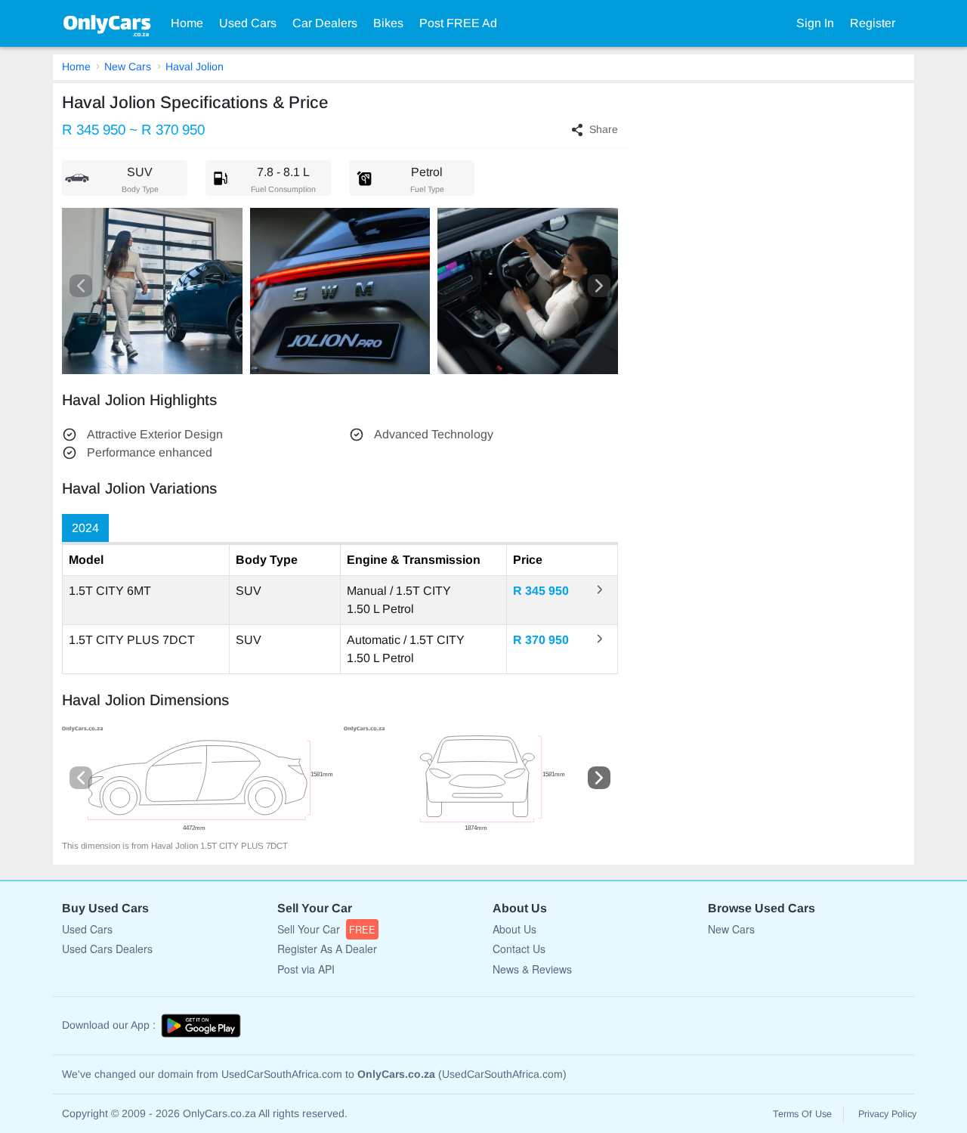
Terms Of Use (802, 1114)
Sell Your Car (326, 928)
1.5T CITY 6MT (110, 590)
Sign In (815, 23)
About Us (514, 928)
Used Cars (248, 23)
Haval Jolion (194, 66)
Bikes (388, 23)
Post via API (306, 969)
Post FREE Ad (458, 23)
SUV (248, 590)
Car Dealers (324, 23)
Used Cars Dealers (107, 948)
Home (187, 23)
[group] (199, 783)
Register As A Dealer (327, 948)
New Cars (127, 66)
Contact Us (519, 948)
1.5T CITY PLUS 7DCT (132, 639)
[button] (81, 285)
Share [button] (603, 129)
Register (872, 23)
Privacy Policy (887, 1114)
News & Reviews (532, 969)
